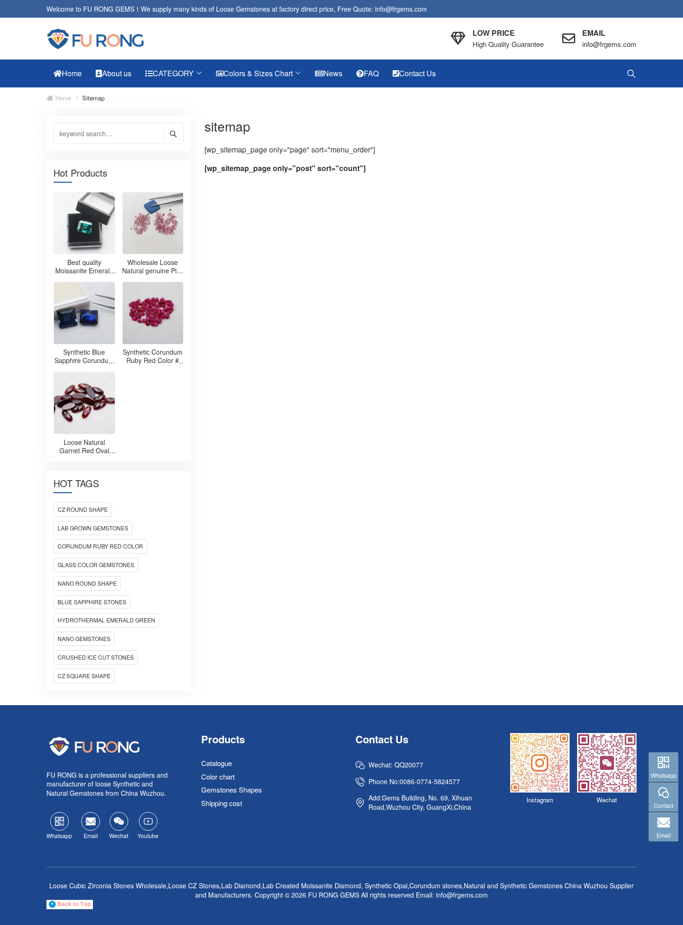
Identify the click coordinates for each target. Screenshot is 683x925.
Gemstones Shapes (231, 790)
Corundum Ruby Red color (100, 546)
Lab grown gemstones (93, 528)
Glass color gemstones (96, 564)
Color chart (218, 776)
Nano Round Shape (87, 583)
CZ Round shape (83, 509)
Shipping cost (221, 803)
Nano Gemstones (84, 638)
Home (62, 98)
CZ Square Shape (84, 676)
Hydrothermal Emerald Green (106, 620)
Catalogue (216, 763)
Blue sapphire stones (92, 602)
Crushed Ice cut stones (96, 657)
